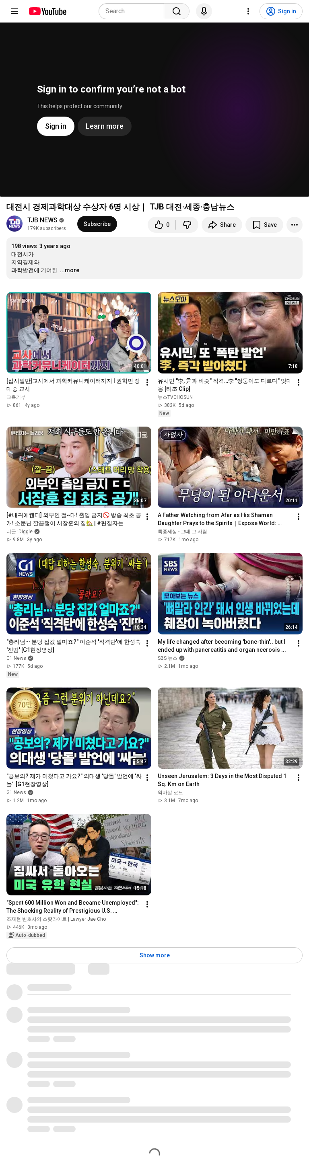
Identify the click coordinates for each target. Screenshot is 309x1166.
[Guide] (14, 11)
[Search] (177, 11)
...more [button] (69, 270)
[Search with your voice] (204, 11)
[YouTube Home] (47, 11)
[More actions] (294, 225)
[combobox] (133, 11)
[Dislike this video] (187, 225)
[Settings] (248, 11)
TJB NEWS (42, 220)
